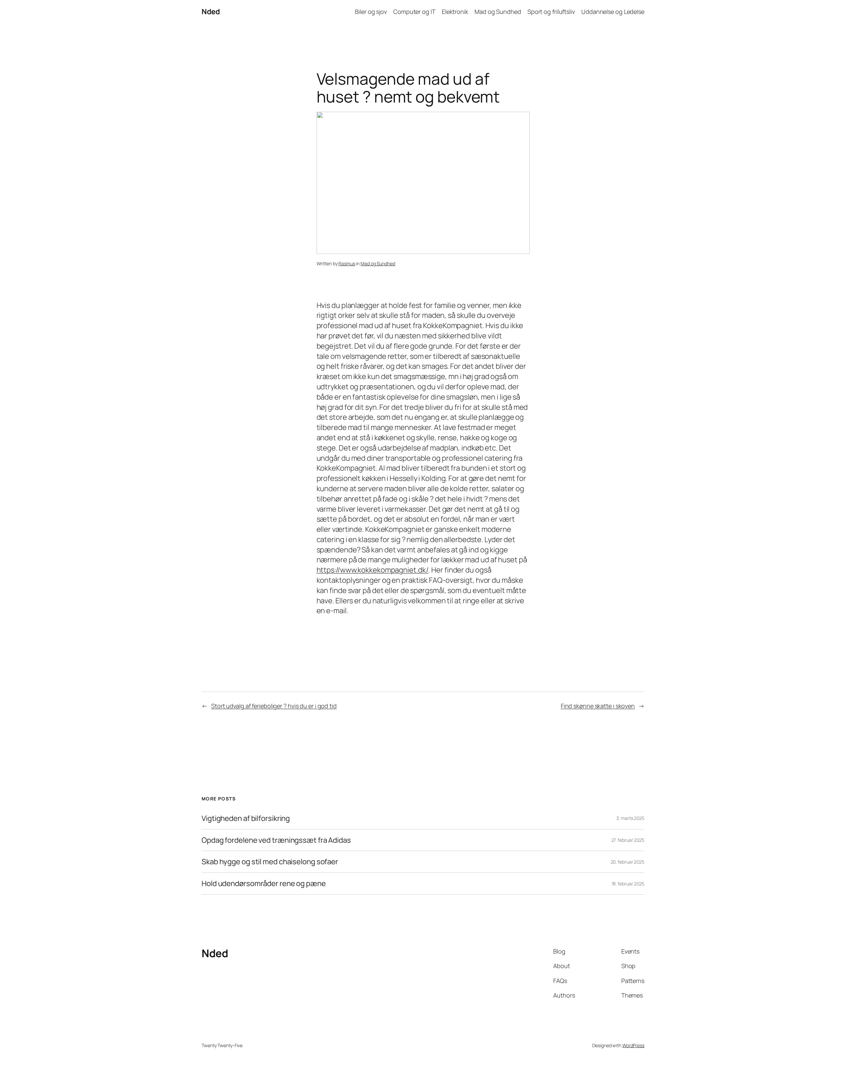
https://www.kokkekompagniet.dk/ (373, 570)
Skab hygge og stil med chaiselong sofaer (270, 862)
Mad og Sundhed (378, 263)
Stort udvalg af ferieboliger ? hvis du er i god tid (274, 706)
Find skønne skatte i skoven (598, 706)
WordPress (633, 1045)
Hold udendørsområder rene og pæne (264, 883)
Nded (211, 12)
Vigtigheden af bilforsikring (246, 818)
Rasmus (346, 263)
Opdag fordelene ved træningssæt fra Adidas (276, 840)
